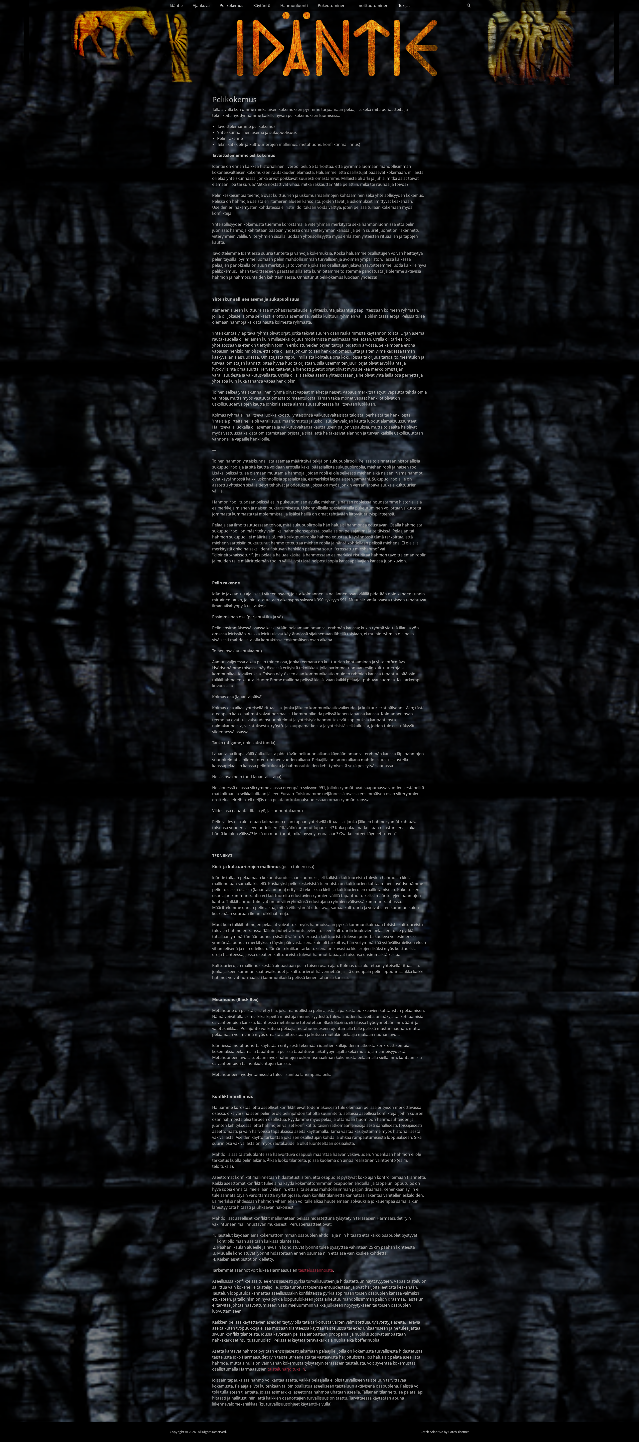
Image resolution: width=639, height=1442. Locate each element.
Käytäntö (261, 5)
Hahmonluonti (294, 5)
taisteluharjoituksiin (286, 1369)
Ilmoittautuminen (371, 5)
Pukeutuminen (331, 5)
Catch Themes (458, 1432)
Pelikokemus (231, 5)
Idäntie (176, 5)
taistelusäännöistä (315, 1270)
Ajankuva (201, 5)
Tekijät (404, 5)
